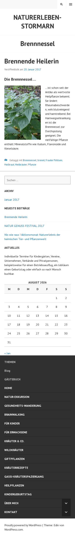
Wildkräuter (13, 450)
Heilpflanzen (14, 485)
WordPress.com (13, 529)
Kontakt (10, 512)
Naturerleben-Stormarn (37, 21)
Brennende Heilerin (31, 61)
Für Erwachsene (15, 432)
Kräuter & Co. (14, 441)
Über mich (11, 503)
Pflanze (32, 164)
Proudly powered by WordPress (23, 525)
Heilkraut (9, 164)
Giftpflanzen (14, 459)
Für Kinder (12, 423)
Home (8, 388)
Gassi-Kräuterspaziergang (24, 476)
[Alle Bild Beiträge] (5, 160)
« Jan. (7, 353)
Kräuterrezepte (16, 467)
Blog (7, 370)
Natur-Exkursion (16, 397)
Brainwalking (14, 414)
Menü (70, 4)
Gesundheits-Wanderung (22, 405)
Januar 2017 (11, 199)
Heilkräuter (21, 164)
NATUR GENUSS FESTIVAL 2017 (24, 226)
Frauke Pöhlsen (54, 160)
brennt (41, 160)
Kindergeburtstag (18, 494)
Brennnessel (29, 160)
